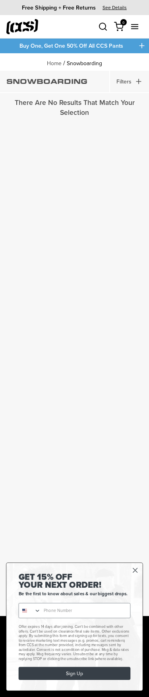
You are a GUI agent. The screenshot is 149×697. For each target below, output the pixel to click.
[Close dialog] (135, 570)
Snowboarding (84, 63)
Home (54, 63)
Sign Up (74, 673)
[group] (74, 7)
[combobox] (30, 610)
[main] (74, 334)
